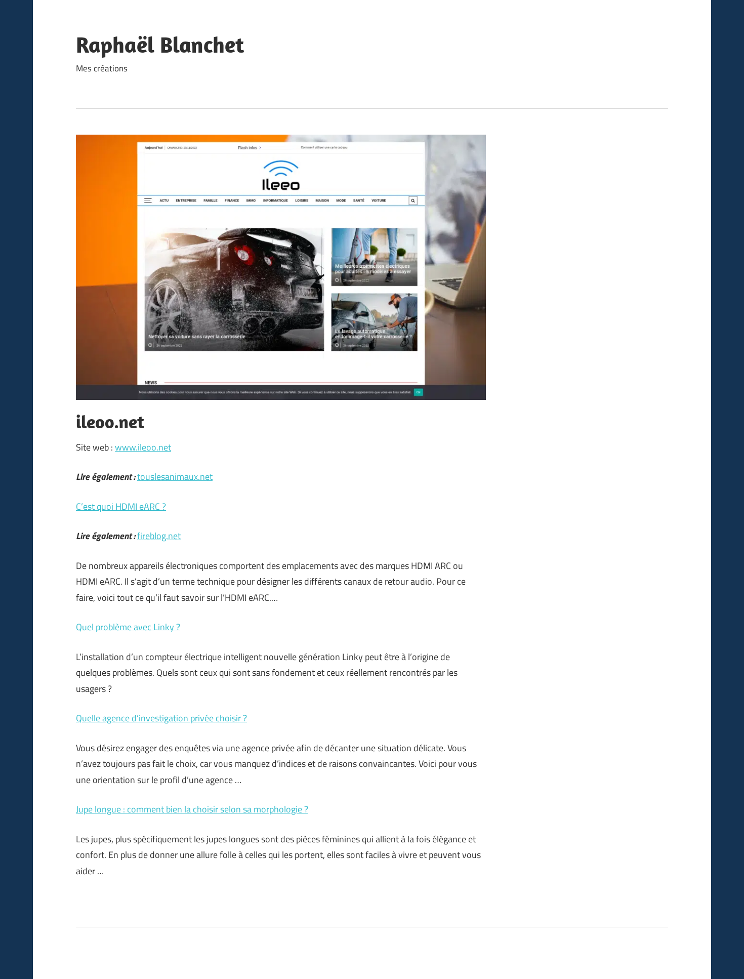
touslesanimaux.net (175, 476)
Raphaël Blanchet (160, 44)
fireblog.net (159, 536)
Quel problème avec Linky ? (128, 627)
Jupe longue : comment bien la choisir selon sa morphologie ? (192, 809)
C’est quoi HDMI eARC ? (121, 506)
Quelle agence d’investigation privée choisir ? (161, 718)
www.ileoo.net (143, 447)
